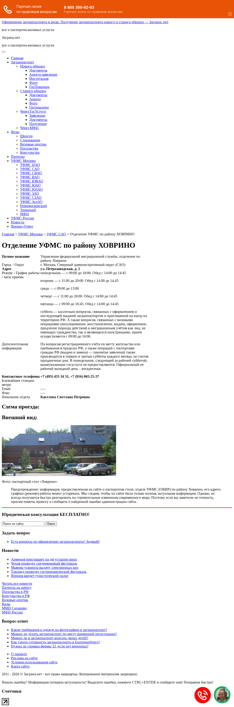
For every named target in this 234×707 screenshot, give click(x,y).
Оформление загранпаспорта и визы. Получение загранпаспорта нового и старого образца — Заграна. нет (85, 22)
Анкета (35, 99)
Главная (17, 58)
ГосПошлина (39, 87)
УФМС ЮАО (30, 185)
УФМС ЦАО (30, 165)
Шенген (26, 136)
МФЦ (24, 214)
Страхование (30, 140)
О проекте (19, 654)
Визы (15, 132)
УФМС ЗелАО (31, 202)
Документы (38, 70)
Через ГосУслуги (33, 111)
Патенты (18, 157)
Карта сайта (20, 666)
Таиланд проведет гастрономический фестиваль (48, 572)
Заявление (37, 115)
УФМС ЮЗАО (31, 189)
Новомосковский (33, 206)
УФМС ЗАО (29, 193)
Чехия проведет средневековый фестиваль (44, 563)
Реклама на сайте (24, 658)
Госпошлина (39, 107)
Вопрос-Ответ (22, 226)
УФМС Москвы (23, 161)
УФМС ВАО (30, 177)
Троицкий (28, 210)
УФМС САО (30, 169)
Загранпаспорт (22, 62)
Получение (38, 124)
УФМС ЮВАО (31, 181)
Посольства (29, 148)
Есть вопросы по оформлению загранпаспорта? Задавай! (55, 541)
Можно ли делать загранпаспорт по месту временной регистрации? (64, 634)
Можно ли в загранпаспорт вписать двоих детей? (49, 638)
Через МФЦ (29, 128)
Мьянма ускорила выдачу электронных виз (44, 567)
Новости (17, 222)
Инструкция (38, 79)
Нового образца (32, 66)
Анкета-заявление (43, 74)
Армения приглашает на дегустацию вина (44, 559)
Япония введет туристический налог (40, 576)
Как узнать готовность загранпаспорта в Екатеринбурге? (55, 642)
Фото (33, 83)
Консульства (30, 152)
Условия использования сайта (34, 662)
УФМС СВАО (31, 173)
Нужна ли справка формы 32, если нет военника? (49, 646)
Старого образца (33, 91)
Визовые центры (33, 144)
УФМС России (22, 218)
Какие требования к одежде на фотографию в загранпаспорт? (59, 630)
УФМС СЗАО (31, 198)
